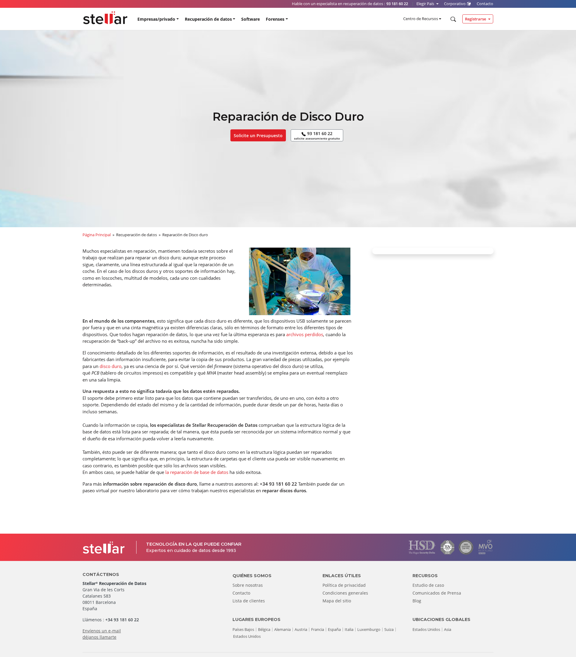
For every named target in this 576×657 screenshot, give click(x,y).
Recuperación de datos (208, 19)
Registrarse (476, 19)
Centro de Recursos (420, 18)
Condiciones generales (345, 593)
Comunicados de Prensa (436, 593)
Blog (416, 601)
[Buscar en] (453, 19)
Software (250, 19)
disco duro (111, 366)
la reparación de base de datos (196, 472)
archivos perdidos (304, 334)
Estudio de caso (428, 585)
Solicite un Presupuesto (258, 135)
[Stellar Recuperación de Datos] (105, 18)
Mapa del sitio (336, 601)
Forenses (275, 19)
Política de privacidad (344, 585)
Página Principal (96, 234)
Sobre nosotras (247, 585)
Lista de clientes (248, 601)
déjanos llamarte (99, 637)
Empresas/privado (156, 19)
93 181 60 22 (317, 135)
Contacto (241, 593)
